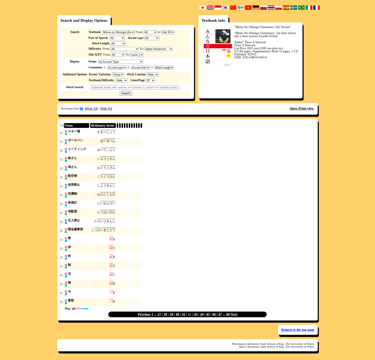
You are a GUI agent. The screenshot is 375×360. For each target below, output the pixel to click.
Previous (144, 314)
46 (214, 314)
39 (171, 314)
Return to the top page (297, 330)
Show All (91, 108)
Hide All (106, 108)
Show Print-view (301, 108)
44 (202, 314)
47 (220, 314)
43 (195, 314)
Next (233, 314)
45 (208, 314)
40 (177, 314)
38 (165, 314)
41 (183, 314)
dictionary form (70, 108)
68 (228, 314)
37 (159, 314)
